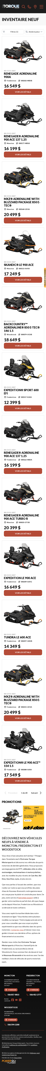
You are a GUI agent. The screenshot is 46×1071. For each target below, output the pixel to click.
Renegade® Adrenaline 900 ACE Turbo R (21, 517)
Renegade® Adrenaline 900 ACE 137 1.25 (21, 138)
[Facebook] (12, 999)
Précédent (12, 793)
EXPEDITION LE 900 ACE (20, 578)
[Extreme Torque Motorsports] (10, 6)
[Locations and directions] (35, 6)
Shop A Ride (18, 1058)
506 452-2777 (35, 995)
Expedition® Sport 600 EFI (21, 391)
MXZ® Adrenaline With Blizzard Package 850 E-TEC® (22, 202)
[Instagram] (20, 999)
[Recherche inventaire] (23, 6)
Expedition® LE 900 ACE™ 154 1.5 (22, 764)
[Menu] (41, 6)
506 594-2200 (13, 1024)
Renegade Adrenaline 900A (20, 75)
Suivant (34, 793)
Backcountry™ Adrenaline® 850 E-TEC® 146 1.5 (22, 327)
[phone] (29, 6)
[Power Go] (23, 1061)
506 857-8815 (13, 995)
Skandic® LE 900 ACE (19, 264)
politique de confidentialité (18, 1045)
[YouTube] (16, 999)
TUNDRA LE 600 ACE (17, 637)
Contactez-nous (17, 930)
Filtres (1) (14, 32)
